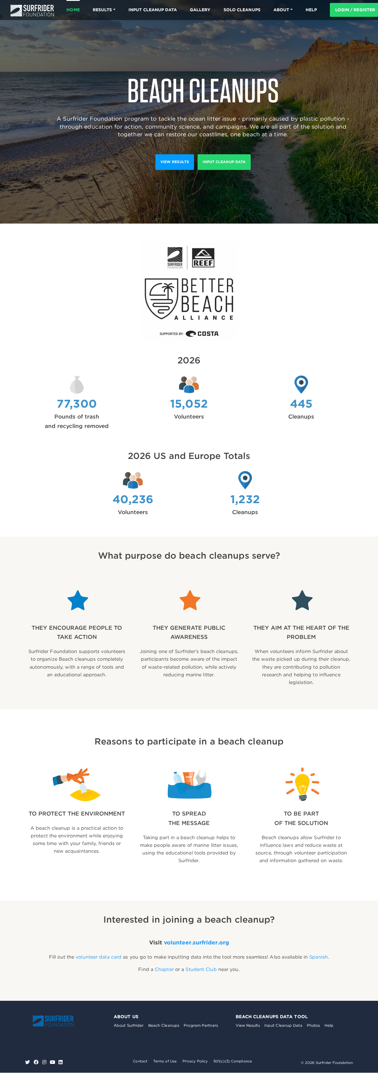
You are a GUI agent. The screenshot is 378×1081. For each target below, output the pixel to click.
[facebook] (37, 1062)
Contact (140, 1061)
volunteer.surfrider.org (196, 942)
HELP (311, 9)
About (281, 9)
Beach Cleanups (163, 1025)
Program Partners (201, 1025)
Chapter (164, 969)
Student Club (200, 969)
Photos (313, 1025)
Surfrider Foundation (53, 1021)
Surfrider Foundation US (32, 10)
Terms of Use (165, 1061)
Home (72, 9)
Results (102, 9)
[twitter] (28, 1062)
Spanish (318, 957)
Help (329, 1025)
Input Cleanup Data (152, 9)
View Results (248, 1025)
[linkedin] (60, 1062)
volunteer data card (98, 957)
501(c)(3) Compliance (233, 1061)
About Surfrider (129, 1025)
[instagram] (45, 1062)
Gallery (200, 9)
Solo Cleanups (242, 9)
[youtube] (52, 1062)
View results (174, 162)
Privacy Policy (195, 1061)
